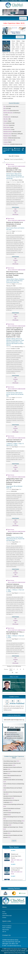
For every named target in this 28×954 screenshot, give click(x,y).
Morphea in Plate (11, 390)
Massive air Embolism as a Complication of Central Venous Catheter (14, 224)
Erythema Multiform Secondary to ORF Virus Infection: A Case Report (13, 170)
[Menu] (23, 18)
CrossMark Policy (14, 0)
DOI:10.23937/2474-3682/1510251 (16, 220)
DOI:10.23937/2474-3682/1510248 (16, 388)
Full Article (15, 211)
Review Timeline (5, 0)
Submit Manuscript (7, 915)
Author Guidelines (6, 927)
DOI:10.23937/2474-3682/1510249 (16, 326)
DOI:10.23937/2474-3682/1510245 (16, 477)
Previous (6, 669)
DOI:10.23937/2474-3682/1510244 (16, 531)
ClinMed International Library (14, 948)
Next (17, 672)
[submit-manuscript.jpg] (14, 737)
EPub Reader (15, 214)
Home (3, 911)
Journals (4, 913)
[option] (5, 893)
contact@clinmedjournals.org (14, 945)
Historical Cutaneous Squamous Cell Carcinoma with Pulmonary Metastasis (14, 586)
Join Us (4, 931)
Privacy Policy (21, 952)
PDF (15, 209)
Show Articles (14, 156)
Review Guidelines (6, 925)
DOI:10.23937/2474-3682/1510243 (16, 582)
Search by (6, 159)
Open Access (5, 929)
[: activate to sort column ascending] (3, 162)
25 (12, 672)
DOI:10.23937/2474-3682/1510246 (16, 438)
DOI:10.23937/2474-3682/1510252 (16, 166)
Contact (4, 917)
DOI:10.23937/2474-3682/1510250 (16, 269)
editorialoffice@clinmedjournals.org (14, 719)
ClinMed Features (22, 0)
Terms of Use (14, 952)
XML (15, 212)
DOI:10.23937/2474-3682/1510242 (16, 630)
